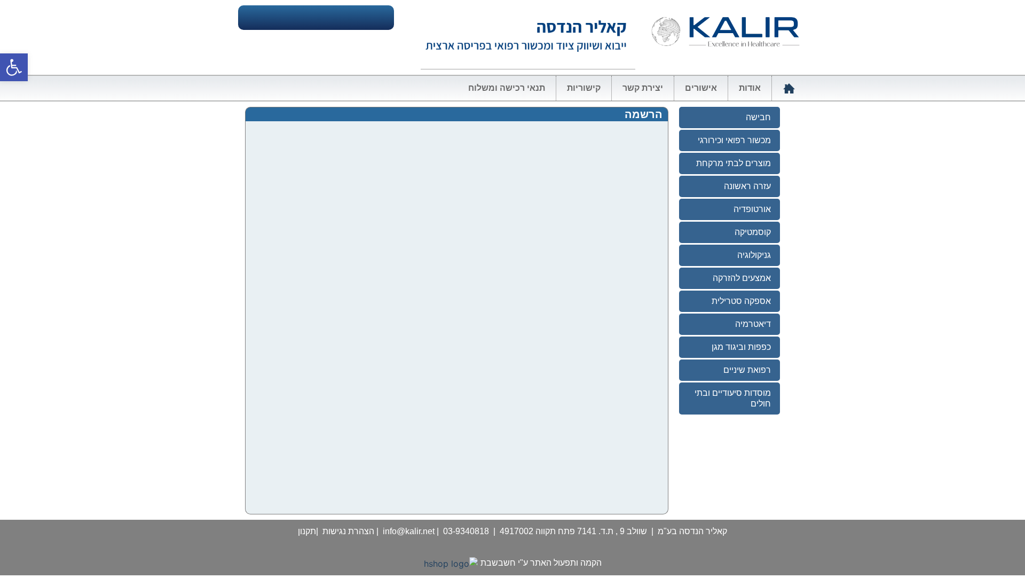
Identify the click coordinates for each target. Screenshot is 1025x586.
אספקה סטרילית (741, 301)
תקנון (307, 531)
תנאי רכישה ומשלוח (506, 87)
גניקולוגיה (754, 255)
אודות (750, 87)
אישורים (701, 87)
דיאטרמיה (753, 324)
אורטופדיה (752, 209)
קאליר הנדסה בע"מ (692, 531)
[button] (14, 67)
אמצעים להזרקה (742, 278)
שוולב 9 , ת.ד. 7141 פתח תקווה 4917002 (573, 531)
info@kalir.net (409, 531)
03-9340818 (466, 531)
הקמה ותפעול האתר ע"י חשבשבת (541, 562)
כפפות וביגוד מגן (741, 346)
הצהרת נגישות (348, 531)
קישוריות (584, 87)
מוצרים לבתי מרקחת (733, 163)
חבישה (758, 117)
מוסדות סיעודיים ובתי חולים (733, 398)
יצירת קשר (642, 87)
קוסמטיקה (753, 232)
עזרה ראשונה (747, 186)
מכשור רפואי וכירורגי (734, 140)
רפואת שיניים (747, 369)
